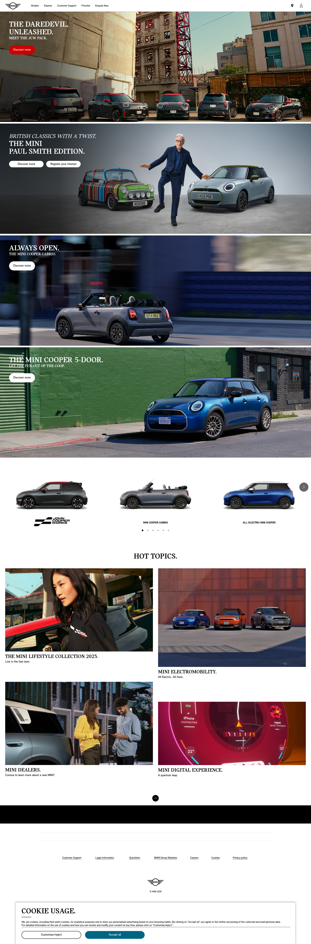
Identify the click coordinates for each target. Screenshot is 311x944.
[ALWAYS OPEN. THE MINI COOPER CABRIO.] (155, 290)
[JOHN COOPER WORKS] (52, 498)
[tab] (142, 530)
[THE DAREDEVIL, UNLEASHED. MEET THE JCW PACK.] (155, 67)
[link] (67, 6)
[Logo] (155, 882)
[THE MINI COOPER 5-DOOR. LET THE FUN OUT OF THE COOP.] (155, 402)
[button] (301, 6)
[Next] (303, 487)
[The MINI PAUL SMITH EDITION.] (155, 179)
